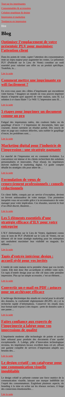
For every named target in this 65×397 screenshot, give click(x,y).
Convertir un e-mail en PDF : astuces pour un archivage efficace (31, 289)
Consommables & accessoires (16, 8)
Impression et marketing (13, 17)
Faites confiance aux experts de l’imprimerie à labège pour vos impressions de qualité (26, 325)
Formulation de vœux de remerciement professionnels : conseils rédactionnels (32, 183)
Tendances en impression (13, 21)
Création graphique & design (15, 12)
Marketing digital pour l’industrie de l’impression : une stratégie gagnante (31, 147)
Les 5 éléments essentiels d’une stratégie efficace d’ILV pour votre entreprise (29, 222)
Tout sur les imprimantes (13, 4)
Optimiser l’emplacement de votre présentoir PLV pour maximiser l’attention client (29, 46)
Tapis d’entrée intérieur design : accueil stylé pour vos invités (27, 258)
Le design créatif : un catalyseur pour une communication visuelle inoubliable (31, 367)
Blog (3, 25)
